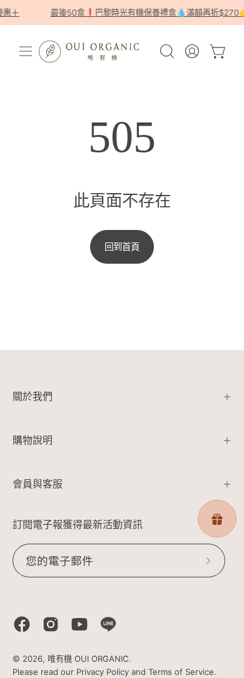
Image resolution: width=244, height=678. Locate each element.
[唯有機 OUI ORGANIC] (89, 51)
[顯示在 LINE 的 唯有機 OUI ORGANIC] (108, 624)
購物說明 (33, 440)
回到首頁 (122, 246)
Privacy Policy (102, 672)
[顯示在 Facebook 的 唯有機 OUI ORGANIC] (22, 624)
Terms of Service (181, 672)
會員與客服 (38, 484)
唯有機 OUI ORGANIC (88, 659)
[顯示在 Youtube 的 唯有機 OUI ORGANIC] (79, 624)
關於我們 (33, 396)
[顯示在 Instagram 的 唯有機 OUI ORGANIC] (50, 624)
